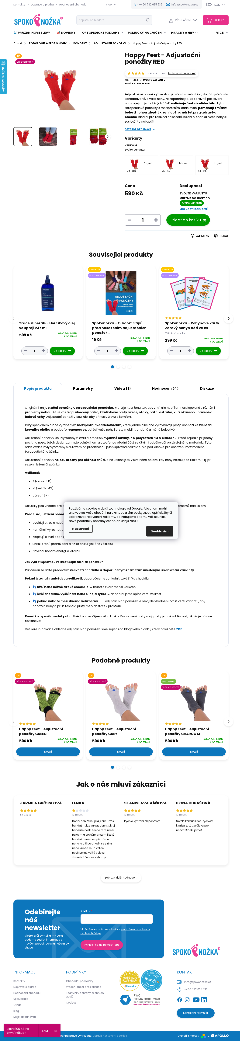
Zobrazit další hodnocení (121, 877)
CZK (217, 4)
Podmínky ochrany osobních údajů (85, 995)
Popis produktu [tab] (38, 388)
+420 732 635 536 (196, 989)
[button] (112, 367)
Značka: (138, 83)
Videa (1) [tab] (122, 388)
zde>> (134, 521)
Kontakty (19, 4)
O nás (17, 1005)
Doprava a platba (42, 4)
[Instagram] (187, 999)
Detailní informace (138, 129)
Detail (48, 752)
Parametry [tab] (83, 388)
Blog (16, 1011)
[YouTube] (196, 999)
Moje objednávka (24, 1017)
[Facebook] (179, 999)
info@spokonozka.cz (197, 982)
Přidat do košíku (185, 220)
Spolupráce (20, 999)
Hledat (147, 20)
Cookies (71, 1002)
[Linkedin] (204, 999)
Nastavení (80, 529)
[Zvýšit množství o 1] (43, 351)
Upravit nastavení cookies (110, 1036)
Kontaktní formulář (195, 1013)
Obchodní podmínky (79, 981)
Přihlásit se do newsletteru (102, 945)
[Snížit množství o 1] (25, 351)
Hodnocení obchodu (72, 4)
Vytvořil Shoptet (188, 1036)
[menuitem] (33, 32)
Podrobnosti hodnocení (181, 73)
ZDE (179, 629)
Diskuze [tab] (207, 388)
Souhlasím (159, 531)
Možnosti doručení (194, 209)
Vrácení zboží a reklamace (83, 987)
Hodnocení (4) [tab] (165, 388)
